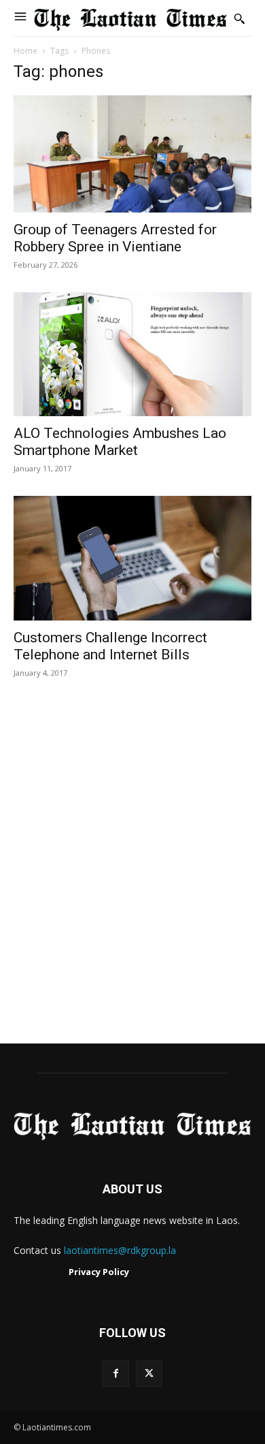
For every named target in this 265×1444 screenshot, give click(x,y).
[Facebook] (116, 1373)
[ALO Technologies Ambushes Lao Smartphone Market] (132, 354)
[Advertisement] (132, 875)
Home (25, 51)
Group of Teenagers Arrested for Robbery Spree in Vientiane (115, 238)
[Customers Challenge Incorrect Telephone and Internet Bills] (132, 558)
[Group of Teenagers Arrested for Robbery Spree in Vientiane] (132, 153)
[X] (149, 1373)
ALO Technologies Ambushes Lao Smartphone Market (120, 441)
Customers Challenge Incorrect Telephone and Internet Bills (110, 646)
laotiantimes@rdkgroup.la (120, 1250)
